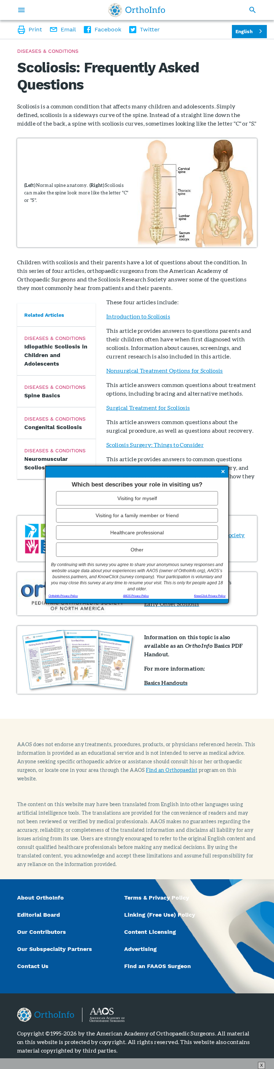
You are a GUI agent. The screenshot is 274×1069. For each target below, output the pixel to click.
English (244, 31)
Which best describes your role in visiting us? (137, 484)
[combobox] (249, 31)
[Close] (222, 472)
